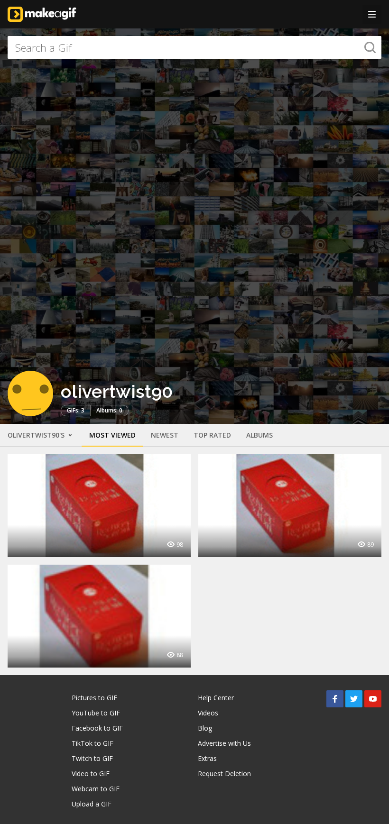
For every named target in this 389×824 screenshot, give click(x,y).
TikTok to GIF (92, 743)
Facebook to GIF (97, 727)
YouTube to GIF (96, 712)
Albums (259, 434)
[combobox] (194, 47)
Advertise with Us (224, 743)
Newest (164, 434)
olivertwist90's (37, 434)
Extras (207, 758)
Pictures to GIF (94, 697)
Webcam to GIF (96, 788)
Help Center (216, 697)
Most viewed (112, 434)
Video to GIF (91, 773)
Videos (208, 712)
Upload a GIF (91, 803)
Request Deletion (224, 773)
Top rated (212, 434)
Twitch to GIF (92, 758)
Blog (205, 727)
